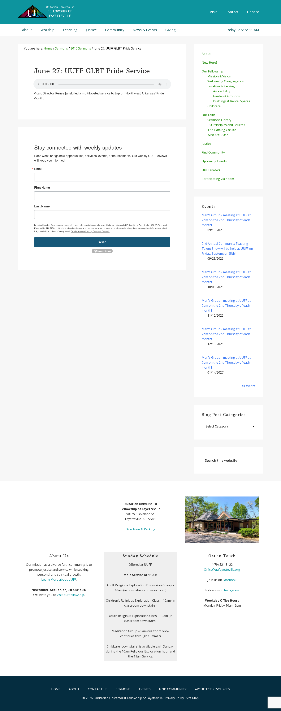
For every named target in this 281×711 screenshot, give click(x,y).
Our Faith (208, 115)
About (206, 54)
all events (248, 386)
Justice (206, 143)
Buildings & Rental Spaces (231, 101)
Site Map (192, 698)
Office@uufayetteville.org (222, 569)
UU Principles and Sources (226, 125)
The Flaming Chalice (221, 130)
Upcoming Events (214, 161)
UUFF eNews (211, 170)
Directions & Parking (140, 529)
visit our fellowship (70, 595)
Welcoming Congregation (225, 81)
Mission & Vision (219, 76)
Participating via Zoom (218, 179)
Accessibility (221, 91)
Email (38, 168)
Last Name (42, 206)
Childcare (214, 106)
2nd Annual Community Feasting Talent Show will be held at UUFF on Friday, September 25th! (227, 248)
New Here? (209, 62)
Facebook (229, 580)
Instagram (231, 590)
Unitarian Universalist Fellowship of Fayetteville (129, 698)
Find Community (213, 152)
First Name (42, 187)
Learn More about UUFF (58, 579)
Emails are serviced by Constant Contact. (90, 231)
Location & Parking (221, 86)
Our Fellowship (212, 71)
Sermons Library (219, 120)
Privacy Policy (174, 698)
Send (102, 242)
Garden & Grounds (226, 96)
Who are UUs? (217, 135)
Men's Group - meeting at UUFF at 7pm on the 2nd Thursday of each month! (226, 220)
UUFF (47, 11)
